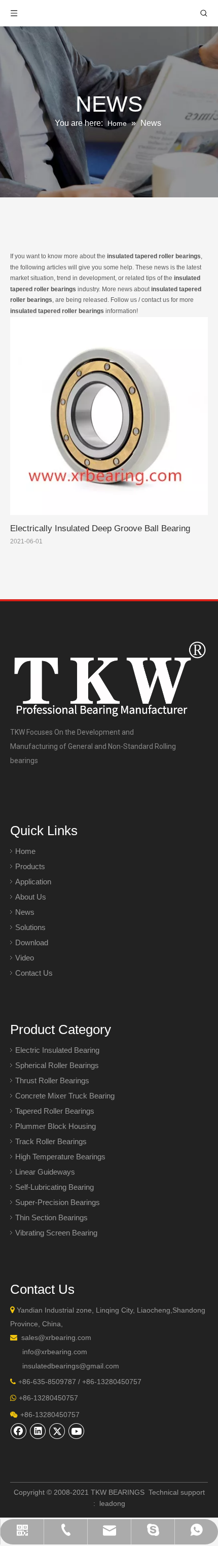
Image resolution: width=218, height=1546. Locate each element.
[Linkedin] (38, 1431)
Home (25, 851)
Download (31, 942)
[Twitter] (57, 1431)
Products (30, 866)
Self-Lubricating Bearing (54, 1187)
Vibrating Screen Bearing (56, 1232)
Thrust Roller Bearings (52, 1080)
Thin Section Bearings (51, 1217)
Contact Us (34, 973)
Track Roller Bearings (51, 1141)
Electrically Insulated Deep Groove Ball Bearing (100, 528)
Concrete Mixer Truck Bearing (65, 1095)
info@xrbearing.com (54, 1352)
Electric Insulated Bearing (57, 1050)
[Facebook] (19, 1431)
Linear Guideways (45, 1171)
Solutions (30, 927)
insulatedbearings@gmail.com (70, 1366)
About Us (30, 896)
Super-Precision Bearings (57, 1202)
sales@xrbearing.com (56, 1337)
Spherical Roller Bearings (57, 1065)
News (24, 912)
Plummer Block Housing (55, 1126)
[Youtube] (76, 1431)
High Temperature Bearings (60, 1156)
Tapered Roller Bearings (54, 1111)
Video (24, 957)
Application (33, 881)
